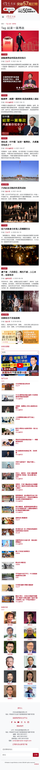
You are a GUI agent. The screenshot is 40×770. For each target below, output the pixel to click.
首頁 (2, 23)
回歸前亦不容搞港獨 (10, 318)
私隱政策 (36, 764)
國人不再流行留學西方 (23, 551)
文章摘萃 (4, 268)
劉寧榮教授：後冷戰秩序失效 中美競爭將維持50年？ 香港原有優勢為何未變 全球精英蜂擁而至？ (27, 497)
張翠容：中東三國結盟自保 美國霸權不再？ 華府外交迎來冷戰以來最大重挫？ (26, 486)
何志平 (18, 385)
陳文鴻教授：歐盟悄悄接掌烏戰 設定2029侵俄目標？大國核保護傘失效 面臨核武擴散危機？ (27, 508)
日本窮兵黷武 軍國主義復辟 (24, 585)
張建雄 (18, 553)
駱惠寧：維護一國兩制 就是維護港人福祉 (20, 99)
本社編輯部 (9, 102)
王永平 (7, 61)
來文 (17, 443)
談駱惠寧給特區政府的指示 (13, 58)
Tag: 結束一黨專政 (11, 23)
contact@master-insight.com (21, 740)
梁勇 (17, 577)
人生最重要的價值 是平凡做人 (25, 417)
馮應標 (18, 564)
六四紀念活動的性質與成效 (13, 188)
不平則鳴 (4, 54)
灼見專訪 (4, 138)
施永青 (7, 191)
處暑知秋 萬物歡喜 (21, 518)
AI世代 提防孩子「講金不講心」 (26, 462)
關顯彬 (18, 464)
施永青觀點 (5, 184)
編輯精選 (8, 278)
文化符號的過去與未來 (23, 384)
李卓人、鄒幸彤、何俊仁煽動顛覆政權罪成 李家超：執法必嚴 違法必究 (26, 475)
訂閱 (35, 755)
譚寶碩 (18, 419)
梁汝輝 (18, 533)
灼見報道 (4, 95)
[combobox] (20, 352)
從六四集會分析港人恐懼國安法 (15, 229)
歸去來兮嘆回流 (21, 562)
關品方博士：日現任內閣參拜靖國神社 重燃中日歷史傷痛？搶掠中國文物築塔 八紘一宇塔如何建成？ (26, 597)
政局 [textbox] (3, 352)
